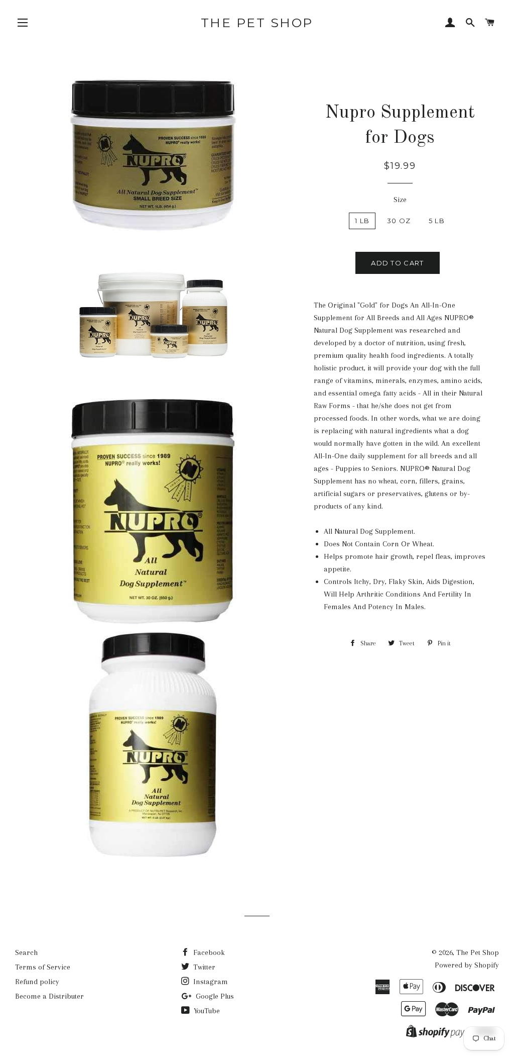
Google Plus (214, 996)
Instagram (209, 981)
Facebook (208, 952)
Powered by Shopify (467, 965)
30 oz (399, 221)
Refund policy (37, 981)
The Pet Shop (257, 22)
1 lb (362, 221)
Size (400, 199)
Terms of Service (42, 967)
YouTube (206, 1010)
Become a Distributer (49, 996)
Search (26, 952)
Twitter (203, 967)
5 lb (437, 221)
